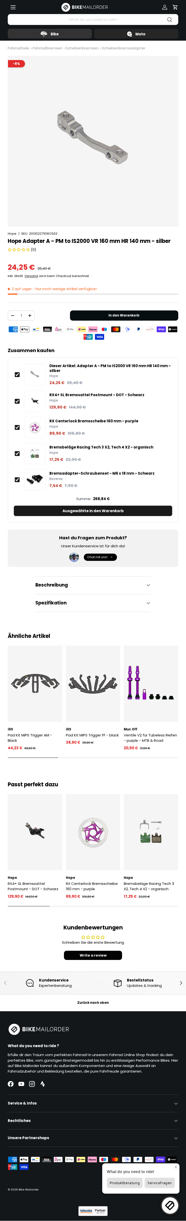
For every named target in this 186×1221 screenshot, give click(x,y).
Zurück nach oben (93, 1002)
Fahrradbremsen (47, 48)
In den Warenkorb (124, 315)
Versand (31, 276)
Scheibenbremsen (82, 48)
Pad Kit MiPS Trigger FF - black (92, 735)
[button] (175, 7)
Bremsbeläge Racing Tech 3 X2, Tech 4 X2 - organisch (101, 447)
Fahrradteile (18, 48)
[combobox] (93, 19)
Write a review (93, 955)
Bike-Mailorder (29, 1189)
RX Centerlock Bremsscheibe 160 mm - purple (93, 421)
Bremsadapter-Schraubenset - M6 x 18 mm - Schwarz (102, 473)
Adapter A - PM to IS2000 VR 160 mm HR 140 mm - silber (110, 368)
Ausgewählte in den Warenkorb (93, 510)
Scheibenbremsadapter (123, 48)
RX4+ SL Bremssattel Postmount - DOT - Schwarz (96, 395)
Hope (12, 233)
